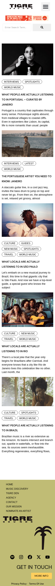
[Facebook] (30, 557)
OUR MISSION (14, 506)
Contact (11, 502)
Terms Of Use (36, 583)
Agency (11, 497)
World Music (12, 87)
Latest (29, 163)
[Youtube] (47, 557)
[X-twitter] (38, 557)
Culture (9, 243)
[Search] (42, 27)
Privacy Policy (19, 583)
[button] (45, 6)
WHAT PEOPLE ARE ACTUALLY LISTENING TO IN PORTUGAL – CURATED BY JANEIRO (27, 99)
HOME (9, 484)
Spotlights (32, 82)
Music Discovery (17, 489)
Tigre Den (12, 493)
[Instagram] (21, 557)
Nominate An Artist (18, 511)
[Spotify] (12, 557)
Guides (25, 243)
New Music (11, 249)
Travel (8, 254)
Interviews (11, 82)
